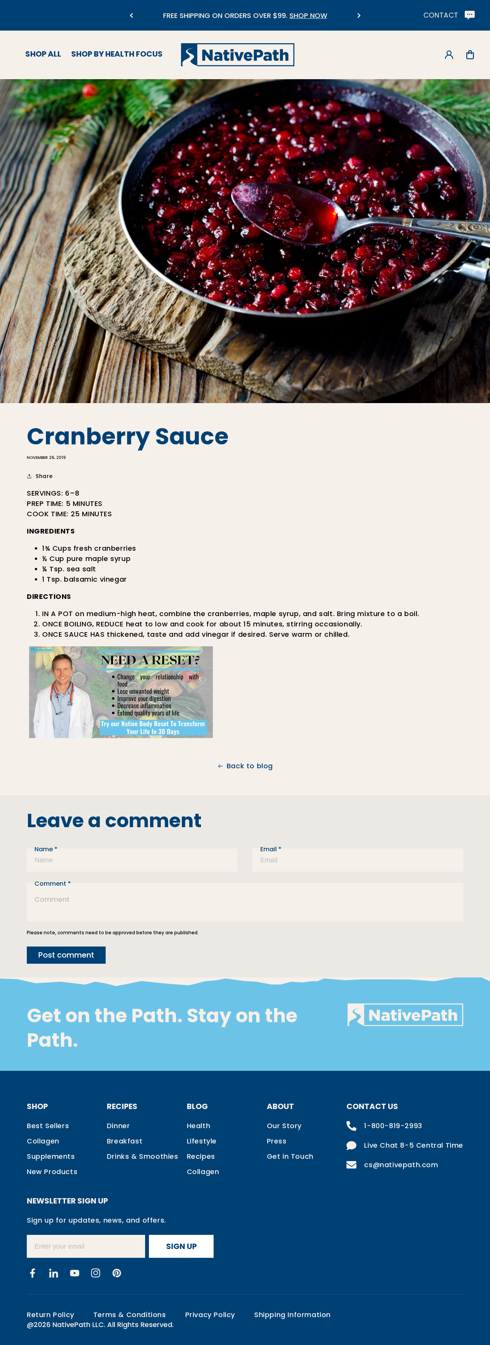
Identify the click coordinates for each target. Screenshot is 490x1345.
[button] (470, 55)
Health (199, 1125)
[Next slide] (359, 15)
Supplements (51, 1156)
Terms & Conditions (129, 1314)
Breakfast (124, 1141)
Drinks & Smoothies (142, 1156)
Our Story (284, 1125)
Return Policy (50, 1314)
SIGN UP (181, 1246)
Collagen (43, 1141)
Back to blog (250, 766)
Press (277, 1141)
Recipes (201, 1156)
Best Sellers (48, 1125)
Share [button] (44, 476)
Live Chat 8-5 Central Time (413, 1145)
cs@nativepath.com (401, 1164)
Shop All (43, 54)
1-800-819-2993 (393, 1125)
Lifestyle (202, 1141)
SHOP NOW (308, 15)
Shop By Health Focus (117, 54)
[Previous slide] (131, 15)
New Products (52, 1171)
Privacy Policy (210, 1314)
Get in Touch (290, 1156)
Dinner (118, 1125)
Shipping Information (292, 1314)
